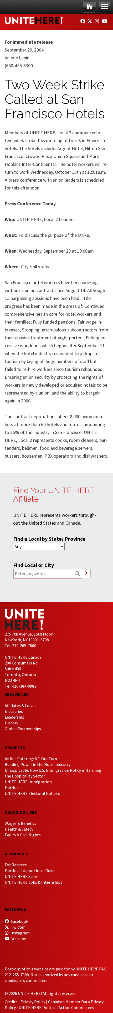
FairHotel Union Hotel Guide (30, 870)
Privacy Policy (32, 1001)
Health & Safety (19, 829)
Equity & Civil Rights (23, 834)
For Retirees (16, 864)
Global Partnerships (23, 728)
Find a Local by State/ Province (49, 538)
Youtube (18, 938)
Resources (16, 853)
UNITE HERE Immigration (28, 781)
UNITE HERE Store (21, 876)
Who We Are (17, 694)
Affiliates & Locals (21, 705)
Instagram (20, 932)
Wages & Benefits (20, 823)
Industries (14, 711)
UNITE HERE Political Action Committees (56, 1007)
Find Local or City (33, 565)
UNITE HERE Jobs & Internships (33, 882)
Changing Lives (21, 812)
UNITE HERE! (34, 20)
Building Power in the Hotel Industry (37, 764)
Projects (15, 747)
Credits (11, 1001)
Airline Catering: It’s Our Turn (31, 758)
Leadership (14, 717)
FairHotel (13, 787)
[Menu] (104, 7)
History (11, 722)
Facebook (19, 921)
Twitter (17, 927)
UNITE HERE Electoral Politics (32, 793)
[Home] (89, 7)
